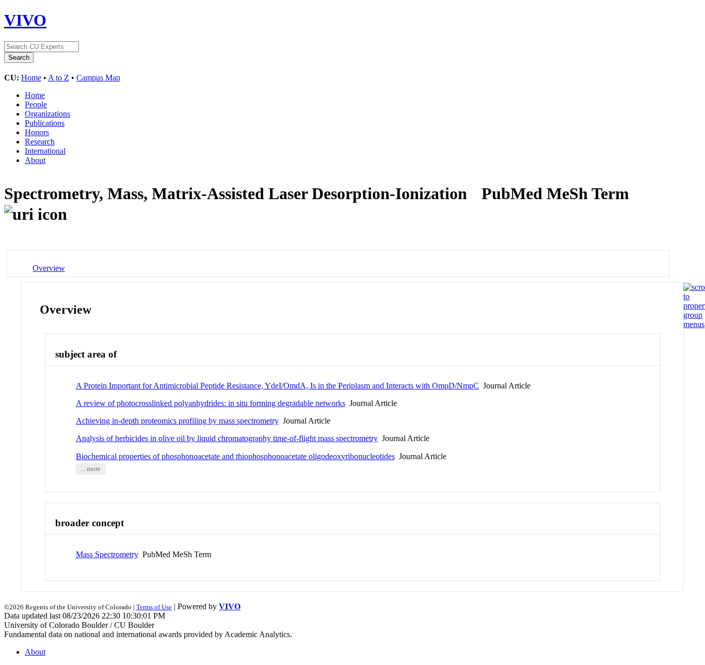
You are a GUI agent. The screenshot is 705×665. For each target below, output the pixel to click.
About (35, 160)
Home (31, 77)
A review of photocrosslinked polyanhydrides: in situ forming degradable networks (210, 403)
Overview (49, 268)
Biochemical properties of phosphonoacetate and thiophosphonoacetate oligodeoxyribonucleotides (235, 456)
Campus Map (98, 77)
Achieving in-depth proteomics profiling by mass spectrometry (177, 420)
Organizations (47, 113)
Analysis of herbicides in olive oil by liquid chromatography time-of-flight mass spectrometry (227, 438)
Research (40, 141)
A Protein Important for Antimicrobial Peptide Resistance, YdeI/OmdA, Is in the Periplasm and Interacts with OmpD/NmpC (277, 385)
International (45, 151)
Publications (45, 123)
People (36, 104)
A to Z (58, 77)
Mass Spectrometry (107, 554)
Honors (37, 132)
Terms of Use (154, 607)
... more (91, 469)
